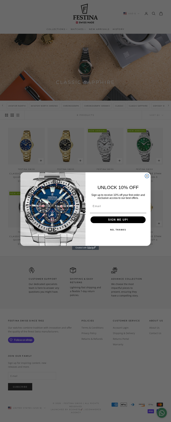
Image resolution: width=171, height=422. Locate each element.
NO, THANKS (118, 230)
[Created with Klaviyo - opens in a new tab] (85, 248)
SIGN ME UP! (118, 219)
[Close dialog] (147, 176)
